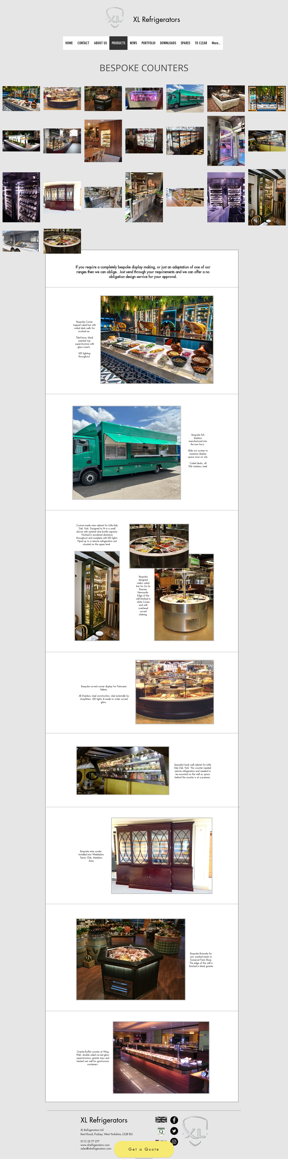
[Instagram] (174, 1142)
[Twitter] (174, 1131)
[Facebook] (174, 1120)
